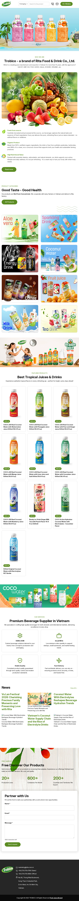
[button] (3, 29)
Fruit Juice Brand (56, 898)
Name (7, 804)
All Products (9, 202)
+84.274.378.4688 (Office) (27, 874)
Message (9, 823)
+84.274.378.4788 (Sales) (27, 870)
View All (73, 688)
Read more (9, 169)
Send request (12, 844)
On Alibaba (66, 4)
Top (76, 37)
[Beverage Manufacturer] (6, 4)
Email (7, 813)
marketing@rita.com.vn (26, 867)
